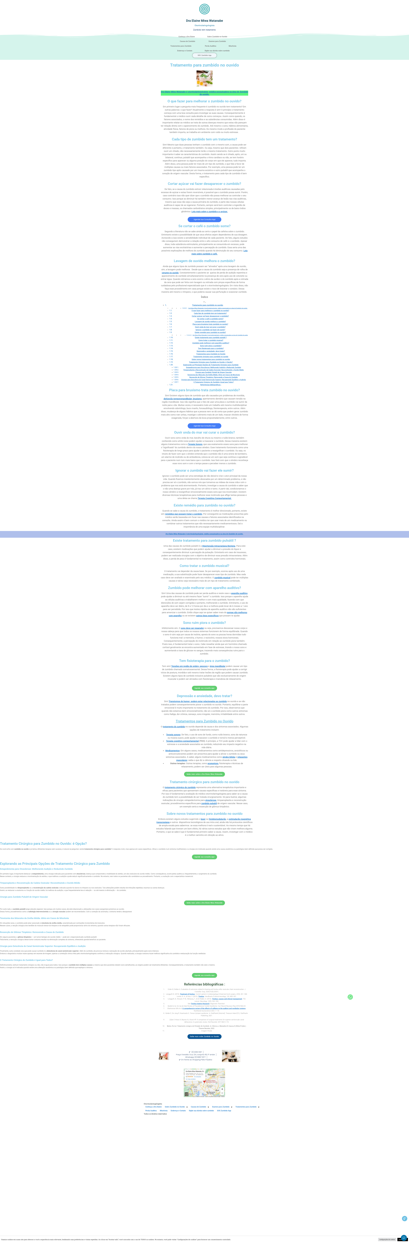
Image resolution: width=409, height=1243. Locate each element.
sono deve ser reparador (192, 628)
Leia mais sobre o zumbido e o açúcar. (210, 211)
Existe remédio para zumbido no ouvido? (210, 332)
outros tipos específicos (207, 615)
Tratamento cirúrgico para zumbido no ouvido (210, 357)
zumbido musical (222, 577)
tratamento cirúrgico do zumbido (180, 787)
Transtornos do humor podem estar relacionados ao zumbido (198, 701)
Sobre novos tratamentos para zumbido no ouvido (211, 359)
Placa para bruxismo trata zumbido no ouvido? (210, 324)
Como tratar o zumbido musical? (210, 340)
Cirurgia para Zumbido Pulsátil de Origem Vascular (213, 372)
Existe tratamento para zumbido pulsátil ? (211, 338)
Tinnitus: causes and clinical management (227, 999)
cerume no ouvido (170, 272)
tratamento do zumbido (174, 726)
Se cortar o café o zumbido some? (210, 319)
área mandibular (217, 666)
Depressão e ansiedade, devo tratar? (211, 351)
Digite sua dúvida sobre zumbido (217, 51)
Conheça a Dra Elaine (187, 37)
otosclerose (210, 800)
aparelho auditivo (239, 593)
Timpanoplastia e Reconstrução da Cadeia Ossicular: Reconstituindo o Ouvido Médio (213, 370)
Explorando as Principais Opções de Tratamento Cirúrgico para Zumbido (210, 365)
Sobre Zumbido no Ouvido (217, 37)
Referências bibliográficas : (210, 385)
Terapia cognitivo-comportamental (182, 741)
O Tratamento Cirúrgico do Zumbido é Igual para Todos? (214, 382)
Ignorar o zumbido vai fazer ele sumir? (210, 330)
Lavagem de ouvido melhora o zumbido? (210, 322)
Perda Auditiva (210, 46)
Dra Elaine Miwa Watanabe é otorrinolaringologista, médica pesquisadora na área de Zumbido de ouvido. (218, 308)
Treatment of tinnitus (187, 994)
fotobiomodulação (217, 819)
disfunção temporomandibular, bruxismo (183, 398)
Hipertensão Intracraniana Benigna (218, 546)
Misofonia (232, 46)
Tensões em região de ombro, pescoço (189, 666)
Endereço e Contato (184, 51)
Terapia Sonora (195, 444)
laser (203, 819)
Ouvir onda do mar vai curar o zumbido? (210, 327)
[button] (217, 36)
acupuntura (213, 763)
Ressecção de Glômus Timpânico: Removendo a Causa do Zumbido (213, 377)
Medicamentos (172, 750)
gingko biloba (229, 757)
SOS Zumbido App (204, 55)
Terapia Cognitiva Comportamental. (215, 498)
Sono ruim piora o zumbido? (211, 346)
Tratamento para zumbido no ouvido (207, 305)
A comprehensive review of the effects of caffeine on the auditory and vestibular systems (214, 1008)
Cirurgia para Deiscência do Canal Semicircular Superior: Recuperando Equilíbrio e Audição (213, 380)
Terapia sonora (173, 734)
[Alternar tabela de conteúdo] (204, 302)
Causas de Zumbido (187, 41)
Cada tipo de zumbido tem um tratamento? (210, 313)
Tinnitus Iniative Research (200, 1004)
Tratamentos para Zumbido (180, 46)
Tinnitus (201, 996)
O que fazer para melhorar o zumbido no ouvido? (210, 311)
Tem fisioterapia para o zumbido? (211, 348)
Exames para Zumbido (217, 41)
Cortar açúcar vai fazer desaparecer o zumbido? (210, 316)
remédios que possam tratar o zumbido (183, 514)
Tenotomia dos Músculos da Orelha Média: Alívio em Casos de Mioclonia (213, 375)
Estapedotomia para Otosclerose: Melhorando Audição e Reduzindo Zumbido (213, 367)
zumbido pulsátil (209, 803)
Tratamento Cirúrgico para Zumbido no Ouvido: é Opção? (211, 362)
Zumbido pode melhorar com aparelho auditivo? (210, 343)
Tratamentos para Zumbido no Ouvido (210, 354)
